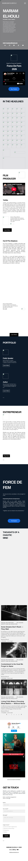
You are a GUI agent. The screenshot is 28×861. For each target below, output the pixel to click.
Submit (6, 836)
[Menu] (25, 3)
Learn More (7, 230)
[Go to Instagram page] (9, 45)
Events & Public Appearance (10, 826)
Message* (5, 815)
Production (6, 830)
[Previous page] (6, 714)
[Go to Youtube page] (23, 45)
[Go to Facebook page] (14, 45)
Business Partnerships (9, 828)
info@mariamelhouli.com (10, 43)
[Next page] (21, 714)
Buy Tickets (14, 89)
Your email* (5, 808)
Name (4, 802)
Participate (14, 520)
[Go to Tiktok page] (18, 45)
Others (5, 832)
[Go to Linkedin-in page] (5, 45)
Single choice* (6, 825)
